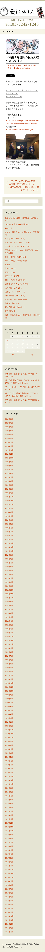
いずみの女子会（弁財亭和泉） (17, 224)
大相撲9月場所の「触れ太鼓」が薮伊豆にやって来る (23, 188)
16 (17, 344)
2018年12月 (9, 776)
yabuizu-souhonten (23, 68)
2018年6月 (9, 800)
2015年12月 (9, 916)
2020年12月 (9, 683)
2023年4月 (9, 574)
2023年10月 (9, 551)
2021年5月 (9, 664)
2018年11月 (9, 780)
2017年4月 (9, 854)
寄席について (10, 272)
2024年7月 (9, 516)
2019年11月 (9, 733)
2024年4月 (9, 528)
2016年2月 (9, 908)
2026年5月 (9, 431)
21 (7, 347)
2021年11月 (9, 640)
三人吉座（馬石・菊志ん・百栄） (18, 242)
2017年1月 (9, 866)
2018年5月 (9, 803)
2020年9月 (9, 695)
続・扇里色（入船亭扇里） (15, 295)
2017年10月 (9, 831)
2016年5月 (9, 897)
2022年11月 (9, 594)
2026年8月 (9, 419)
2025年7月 (9, 469)
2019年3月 (9, 765)
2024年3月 (9, 532)
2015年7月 (9, 932)
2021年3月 (9, 671)
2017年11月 (9, 827)
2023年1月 (9, 586)
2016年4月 (9, 901)
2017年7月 (9, 842)
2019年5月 (9, 757)
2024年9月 (9, 508)
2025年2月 (9, 489)
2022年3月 (9, 625)
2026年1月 (9, 446)
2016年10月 (9, 877)
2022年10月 (9, 598)
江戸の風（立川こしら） (14, 288)
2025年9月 (9, 462)
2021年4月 (9, 667)
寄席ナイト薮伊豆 (12, 276)
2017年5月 (9, 850)
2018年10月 (9, 784)
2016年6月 (9, 893)
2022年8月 (9, 605)
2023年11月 (9, 547)
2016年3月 (9, 904)
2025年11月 (9, 454)
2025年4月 (9, 481)
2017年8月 (9, 838)
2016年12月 (9, 869)
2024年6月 (9, 520)
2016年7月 (9, 889)
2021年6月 (9, 660)
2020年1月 (9, 726)
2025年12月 (9, 450)
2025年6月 (9, 473)
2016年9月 (9, 881)
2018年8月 (9, 792)
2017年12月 (9, 823)
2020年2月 (9, 722)
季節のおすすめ (11, 268)
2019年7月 (9, 749)
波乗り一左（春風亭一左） (15, 292)
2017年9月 (9, 834)
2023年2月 (9, 582)
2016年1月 (9, 912)
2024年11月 (9, 500)
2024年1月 (9, 539)
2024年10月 (9, 504)
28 (7, 351)
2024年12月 (9, 497)
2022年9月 (9, 601)
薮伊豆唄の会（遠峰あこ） (15, 307)
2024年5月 (9, 524)
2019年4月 (9, 761)
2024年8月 (9, 512)
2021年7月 (9, 656)
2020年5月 (9, 710)
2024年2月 (9, 535)
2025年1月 (9, 493)
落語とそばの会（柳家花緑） (16, 299)
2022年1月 (9, 632)
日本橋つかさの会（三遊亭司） (17, 284)
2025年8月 (9, 465)
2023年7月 (9, 563)
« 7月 (12, 355)
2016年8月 (9, 885)
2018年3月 (9, 811)
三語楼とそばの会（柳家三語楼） (18, 246)
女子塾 (7, 264)
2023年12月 (9, 543)
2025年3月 (9, 485)
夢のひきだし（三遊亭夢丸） (16, 260)
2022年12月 (9, 590)
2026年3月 (9, 438)
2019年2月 (9, 768)
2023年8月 (9, 559)
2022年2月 (9, 629)
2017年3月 (9, 858)
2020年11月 (9, 687)
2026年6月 (9, 427)
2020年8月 (9, 699)
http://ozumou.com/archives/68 (19, 129)
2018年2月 (9, 815)
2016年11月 (9, 873)
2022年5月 (9, 617)
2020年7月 (9, 702)
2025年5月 (9, 477)
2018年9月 (9, 788)
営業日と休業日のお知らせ (15, 257)
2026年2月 (9, 442)
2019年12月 (9, 730)
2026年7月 (9, 423)
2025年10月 (9, 458)
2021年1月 (9, 679)
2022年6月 (9, 613)
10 (22, 340)
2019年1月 (9, 772)
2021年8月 (9, 652)
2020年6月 (9, 706)
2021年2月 (9, 675)
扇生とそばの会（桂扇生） (15, 280)
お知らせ (8, 228)
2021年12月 (9, 636)
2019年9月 (9, 741)
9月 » (32, 355)
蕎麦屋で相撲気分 (12, 303)
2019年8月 (9, 745)
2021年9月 (9, 648)
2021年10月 (9, 644)
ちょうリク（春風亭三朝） (15, 238)
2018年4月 (9, 807)
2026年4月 (9, 434)
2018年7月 (9, 796)
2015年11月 (9, 920)
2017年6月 (9, 846)
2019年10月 (9, 737)
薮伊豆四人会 (10, 311)
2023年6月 (9, 566)
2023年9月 (9, 555)
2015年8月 (9, 928)
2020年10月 (9, 691)
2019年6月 (9, 753)
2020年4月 (9, 714)
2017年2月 (9, 862)
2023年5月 (9, 570)
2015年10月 (9, 924)
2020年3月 (9, 718)
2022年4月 (9, 621)
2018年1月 (9, 819)
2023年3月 (9, 578)
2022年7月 (9, 609)
